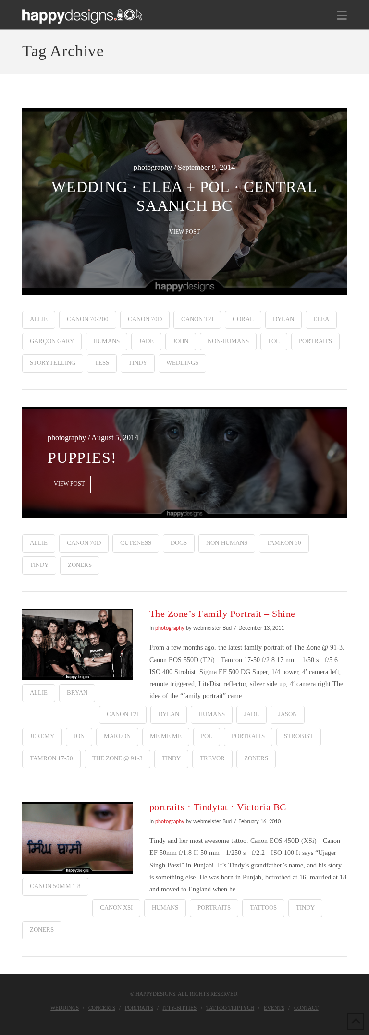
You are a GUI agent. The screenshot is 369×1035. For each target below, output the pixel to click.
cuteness (135, 542)
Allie (39, 319)
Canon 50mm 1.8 (55, 886)
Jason (287, 714)
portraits (315, 341)
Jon (79, 736)
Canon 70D (145, 319)
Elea (321, 319)
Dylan (283, 319)
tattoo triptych (230, 1008)
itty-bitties (179, 1008)
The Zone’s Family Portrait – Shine (222, 614)
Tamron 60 (284, 542)
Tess (102, 362)
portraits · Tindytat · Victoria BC (217, 807)
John (180, 341)
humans (106, 341)
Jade (146, 341)
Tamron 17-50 (51, 758)
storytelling (52, 362)
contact (306, 1008)
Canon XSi (116, 907)
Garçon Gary (52, 341)
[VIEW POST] (77, 644)
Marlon (117, 736)
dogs (179, 542)
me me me (166, 736)
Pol (274, 341)
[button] (342, 16)
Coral (243, 319)
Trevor (212, 758)
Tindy (137, 362)
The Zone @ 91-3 (117, 758)
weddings (182, 362)
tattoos (263, 907)
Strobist (298, 736)
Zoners (80, 564)
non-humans (228, 341)
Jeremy (42, 736)
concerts (101, 1008)
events (274, 1008)
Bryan (77, 692)
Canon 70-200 (88, 319)
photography (169, 628)
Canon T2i (197, 319)
